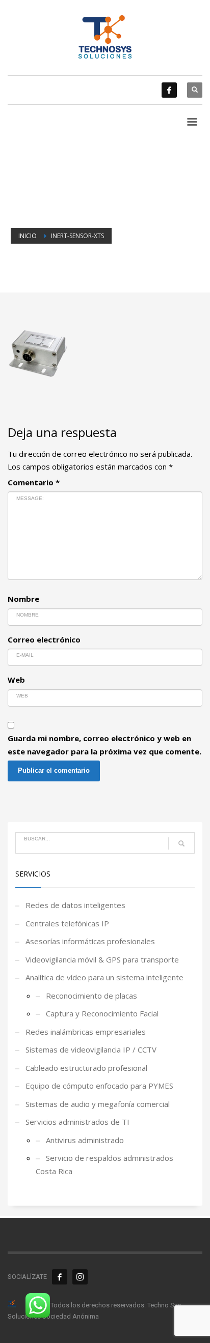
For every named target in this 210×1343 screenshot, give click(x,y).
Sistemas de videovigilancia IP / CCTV (90, 1049)
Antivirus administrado (85, 1140)
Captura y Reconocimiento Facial (102, 1013)
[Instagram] (80, 1276)
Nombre (23, 599)
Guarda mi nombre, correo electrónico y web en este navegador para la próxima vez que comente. (104, 744)
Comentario (34, 482)
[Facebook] (169, 90)
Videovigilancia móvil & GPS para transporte (102, 959)
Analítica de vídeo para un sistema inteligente (104, 977)
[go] (181, 843)
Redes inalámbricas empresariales (85, 1032)
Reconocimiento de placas (91, 995)
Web (16, 680)
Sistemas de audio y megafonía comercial (97, 1104)
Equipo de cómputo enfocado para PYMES (99, 1086)
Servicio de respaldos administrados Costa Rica (104, 1164)
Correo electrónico (44, 639)
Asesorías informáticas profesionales (90, 941)
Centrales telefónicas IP (67, 923)
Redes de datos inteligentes (75, 905)
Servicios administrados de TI (77, 1122)
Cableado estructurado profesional (86, 1068)
